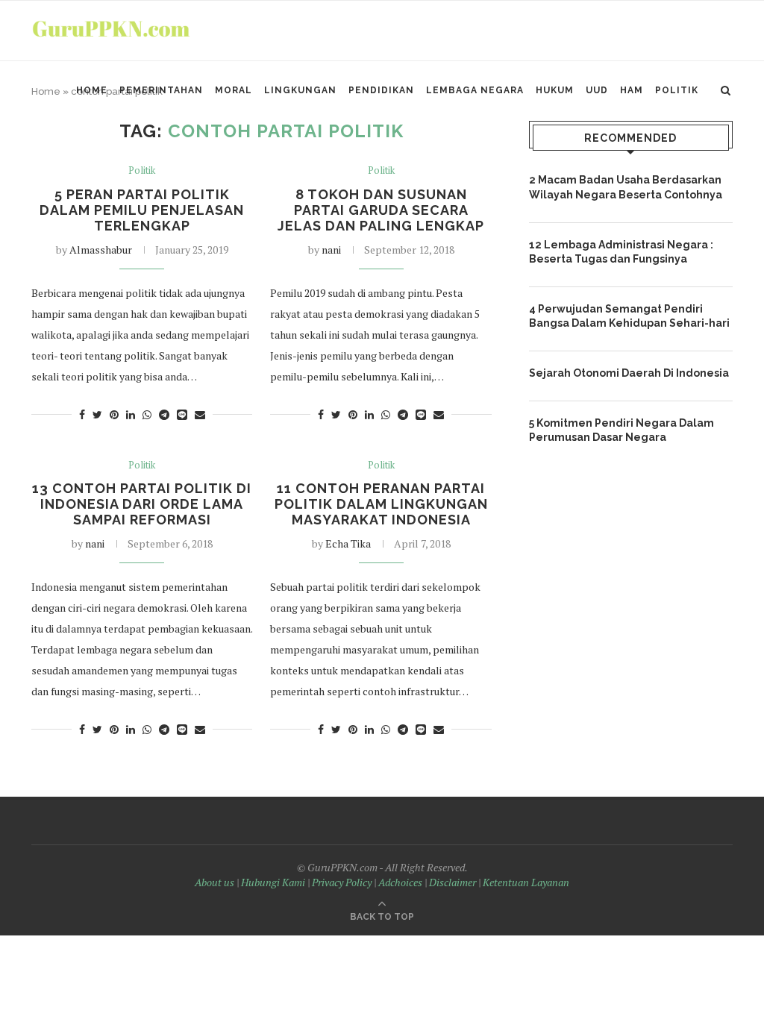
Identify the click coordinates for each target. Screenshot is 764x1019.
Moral (233, 90)
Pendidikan (381, 90)
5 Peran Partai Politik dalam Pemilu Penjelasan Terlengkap (142, 209)
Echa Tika (348, 543)
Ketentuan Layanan (526, 882)
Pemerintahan (161, 90)
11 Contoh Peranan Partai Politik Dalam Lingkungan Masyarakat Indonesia (381, 503)
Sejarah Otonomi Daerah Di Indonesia (629, 373)
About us (214, 882)
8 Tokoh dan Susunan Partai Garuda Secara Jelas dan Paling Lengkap (381, 209)
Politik (676, 90)
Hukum (555, 90)
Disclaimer (452, 882)
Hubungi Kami (273, 882)
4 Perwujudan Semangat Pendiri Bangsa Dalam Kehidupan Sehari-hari (629, 316)
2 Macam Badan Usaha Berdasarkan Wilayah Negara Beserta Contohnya (625, 187)
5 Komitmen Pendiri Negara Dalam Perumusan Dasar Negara (621, 430)
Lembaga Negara (475, 90)
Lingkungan (300, 90)
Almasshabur (100, 249)
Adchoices (400, 882)
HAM (631, 90)
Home (91, 90)
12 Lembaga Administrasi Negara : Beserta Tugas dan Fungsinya (621, 252)
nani (331, 249)
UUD (597, 90)
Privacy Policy (342, 882)
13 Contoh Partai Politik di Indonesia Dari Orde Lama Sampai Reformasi (141, 503)
